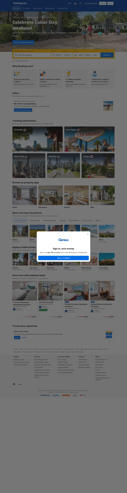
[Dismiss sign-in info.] (88, 234)
